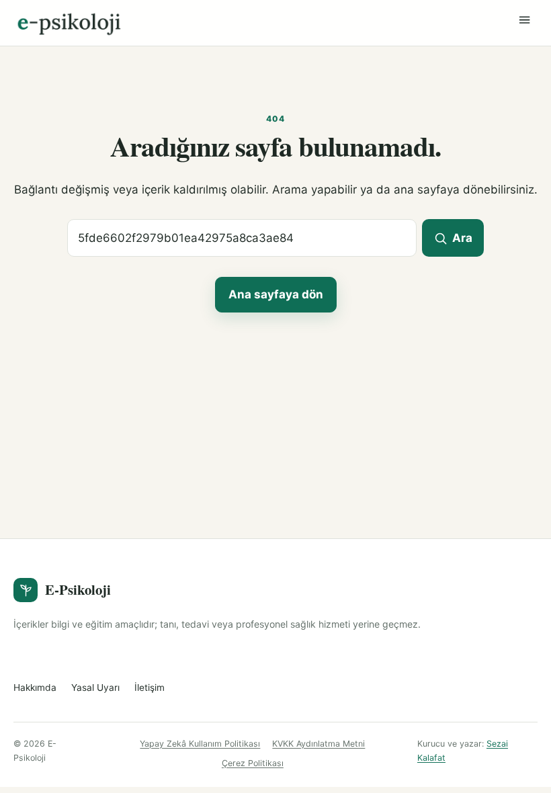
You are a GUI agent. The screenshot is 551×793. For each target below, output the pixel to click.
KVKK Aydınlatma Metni (318, 744)
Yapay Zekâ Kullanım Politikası (200, 744)
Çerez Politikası (253, 763)
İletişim (149, 687)
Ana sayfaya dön (275, 294)
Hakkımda (34, 687)
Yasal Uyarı (95, 687)
